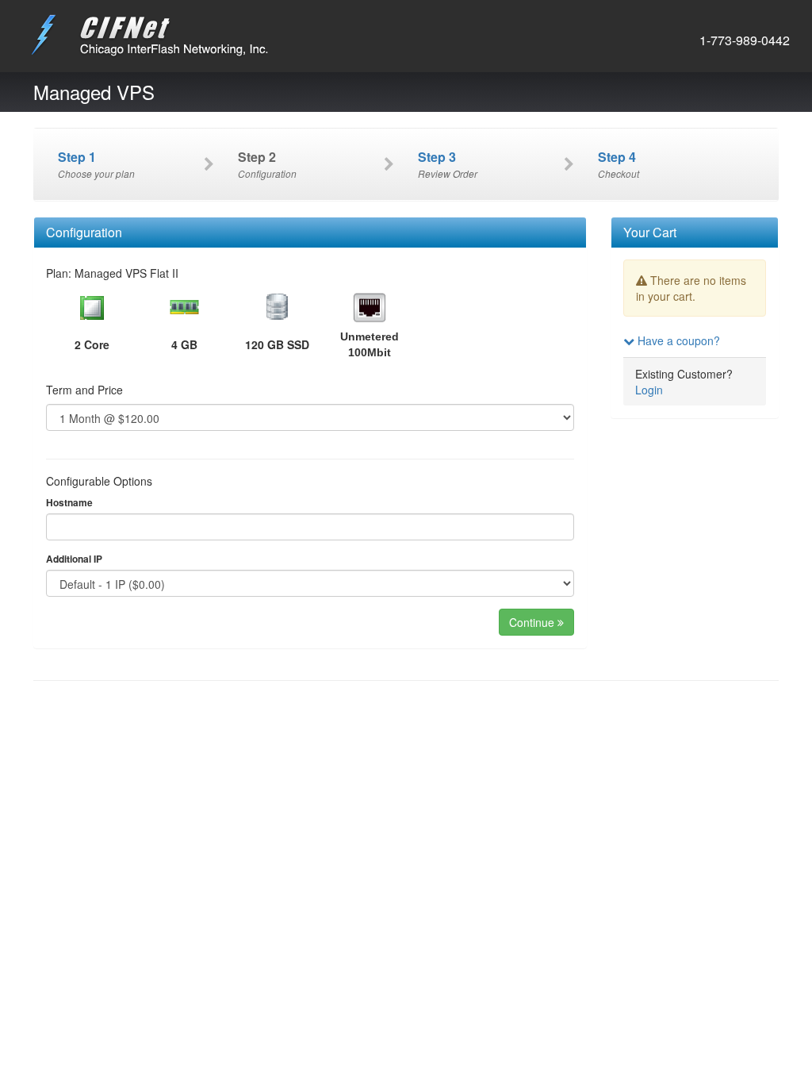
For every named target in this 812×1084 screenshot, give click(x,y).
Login (649, 390)
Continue (533, 622)
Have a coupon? (677, 340)
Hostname (69, 502)
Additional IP (74, 559)
